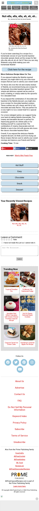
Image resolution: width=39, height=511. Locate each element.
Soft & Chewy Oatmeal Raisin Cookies (27, 315)
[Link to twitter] (16, 362)
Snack (19, 183)
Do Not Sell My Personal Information (19, 408)
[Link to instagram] (32, 362)
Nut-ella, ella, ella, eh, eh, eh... (19, 224)
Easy (19, 171)
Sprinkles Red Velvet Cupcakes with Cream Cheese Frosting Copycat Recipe (11, 317)
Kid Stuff (20, 165)
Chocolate (19, 177)
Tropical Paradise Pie (11, 290)
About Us (19, 381)
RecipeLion (19, 466)
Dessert (19, 189)
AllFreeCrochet (19, 456)
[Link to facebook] (8, 362)
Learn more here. (19, 486)
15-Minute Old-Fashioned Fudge (27, 290)
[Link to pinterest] (24, 362)
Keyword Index (19, 416)
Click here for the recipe (19, 69)
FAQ (19, 400)
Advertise (19, 387)
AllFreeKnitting (19, 459)
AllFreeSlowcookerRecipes (19, 469)
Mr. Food (19, 463)
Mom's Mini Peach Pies (24, 155)
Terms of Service (19, 435)
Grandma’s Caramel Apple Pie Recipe (27, 343)
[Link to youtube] (20, 369)
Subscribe (19, 429)
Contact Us (19, 394)
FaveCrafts (19, 453)
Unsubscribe (19, 442)
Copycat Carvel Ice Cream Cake (11, 343)
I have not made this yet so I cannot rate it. (19, 243)
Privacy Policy (19, 422)
